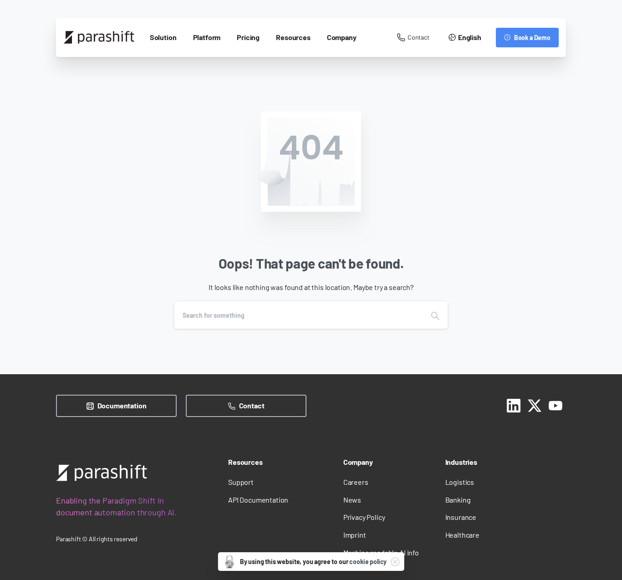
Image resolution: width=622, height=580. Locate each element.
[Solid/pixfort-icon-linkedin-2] (513, 404)
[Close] (394, 561)
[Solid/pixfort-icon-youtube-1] (555, 404)
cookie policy (368, 561)
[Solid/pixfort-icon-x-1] (534, 404)
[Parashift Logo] (101, 473)
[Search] (435, 315)
